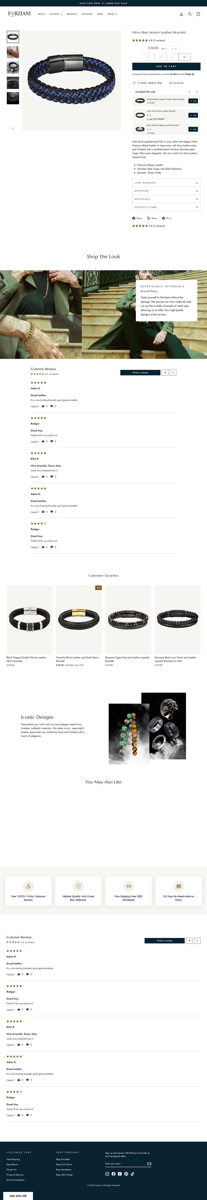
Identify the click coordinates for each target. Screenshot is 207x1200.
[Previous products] (189, 91)
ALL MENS (55, 14)
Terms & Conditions (15, 1179)
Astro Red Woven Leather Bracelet (161, 111)
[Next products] (197, 91)
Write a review (140, 372)
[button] (140, 40)
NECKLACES (87, 14)
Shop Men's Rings (64, 1174)
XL (184, 57)
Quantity (163, 49)
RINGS (100, 14)
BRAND (111, 14)
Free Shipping (13, 1159)
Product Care (146, 207)
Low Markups (145, 182)
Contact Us (11, 1169)
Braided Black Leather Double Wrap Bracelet (165, 99)
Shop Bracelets (63, 1159)
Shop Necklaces (63, 1169)
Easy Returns (12, 1164)
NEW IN (41, 14)
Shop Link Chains (64, 1164)
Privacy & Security (14, 1174)
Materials (142, 199)
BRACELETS (72, 14)
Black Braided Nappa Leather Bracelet (163, 125)
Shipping (142, 190)
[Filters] (165, 373)
